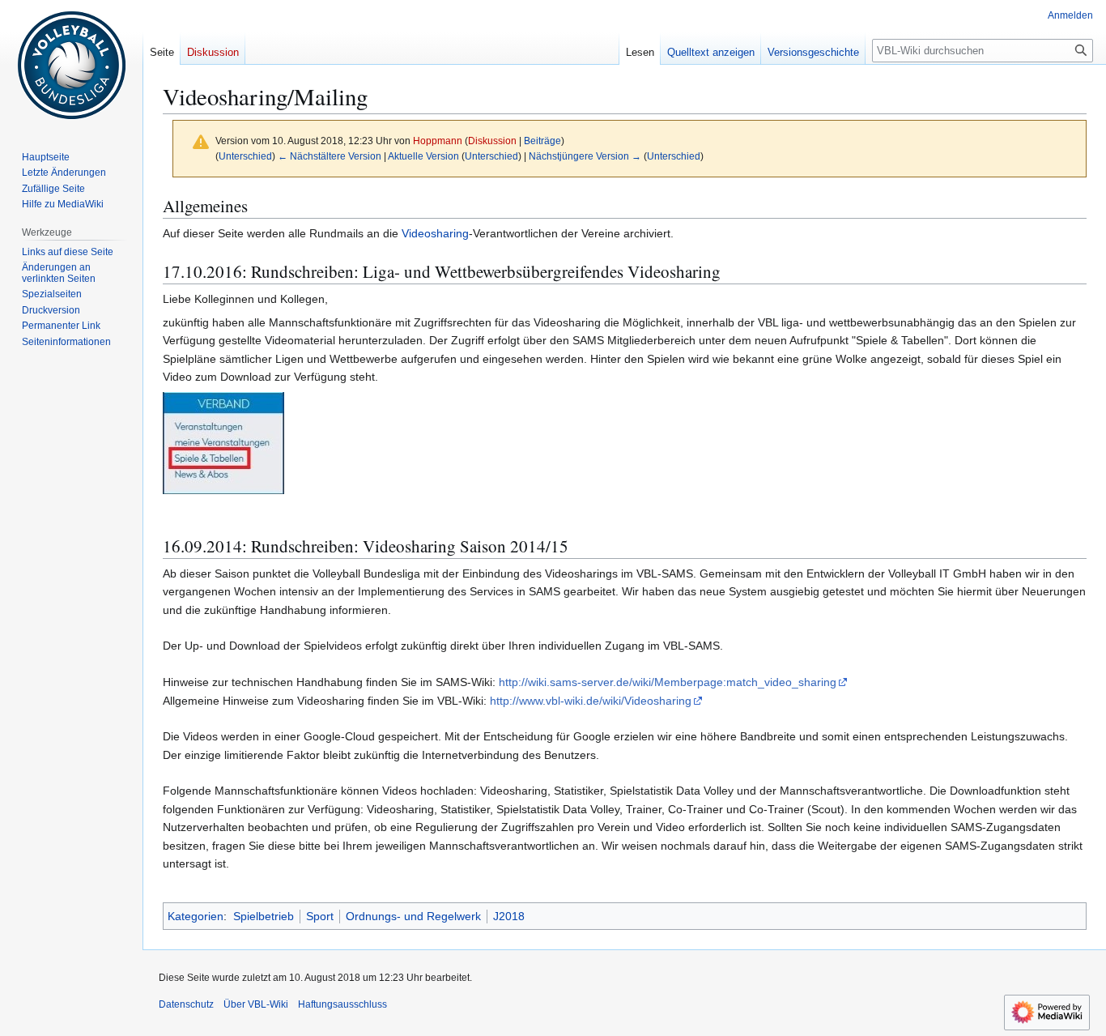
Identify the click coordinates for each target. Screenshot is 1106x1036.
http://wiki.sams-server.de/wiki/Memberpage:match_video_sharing (667, 682)
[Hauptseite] (71, 65)
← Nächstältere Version (329, 156)
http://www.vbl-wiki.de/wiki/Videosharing (590, 700)
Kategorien (195, 916)
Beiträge (542, 140)
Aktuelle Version (423, 156)
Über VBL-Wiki (255, 1004)
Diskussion (492, 140)
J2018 (509, 916)
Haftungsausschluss (342, 1004)
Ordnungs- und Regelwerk (413, 916)
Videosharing (435, 233)
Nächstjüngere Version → (585, 156)
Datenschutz (186, 1004)
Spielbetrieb (263, 916)
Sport (320, 916)
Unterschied (245, 156)
